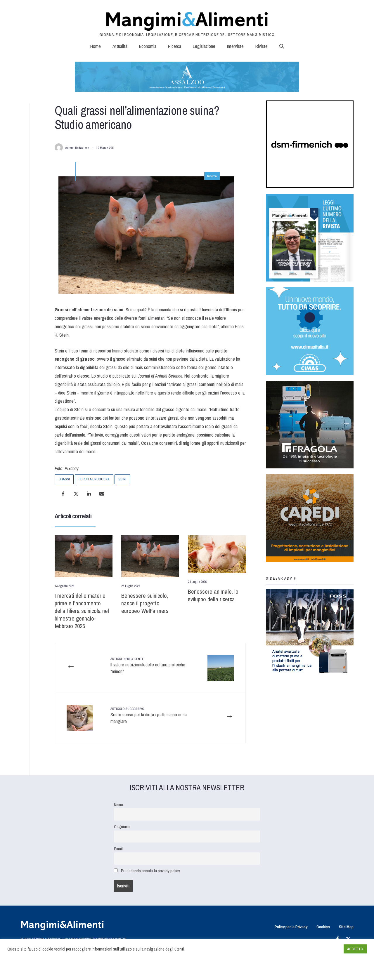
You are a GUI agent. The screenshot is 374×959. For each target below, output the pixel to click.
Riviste (261, 46)
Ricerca (174, 46)
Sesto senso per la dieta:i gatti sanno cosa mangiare (148, 716)
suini (122, 479)
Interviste (235, 46)
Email (118, 849)
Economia (147, 46)
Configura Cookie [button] (325, 949)
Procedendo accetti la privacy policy (150, 870)
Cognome (122, 826)
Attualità (119, 46)
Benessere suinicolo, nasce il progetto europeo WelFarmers (145, 603)
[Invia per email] (102, 494)
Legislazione (204, 46)
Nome (118, 804)
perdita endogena (94, 479)
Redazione (82, 148)
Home (95, 46)
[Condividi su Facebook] (63, 494)
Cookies (323, 927)
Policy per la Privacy (291, 927)
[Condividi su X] (76, 494)
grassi (64, 479)
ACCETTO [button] (355, 948)
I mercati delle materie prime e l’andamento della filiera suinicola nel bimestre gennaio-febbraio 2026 (82, 611)
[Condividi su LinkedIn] (89, 494)
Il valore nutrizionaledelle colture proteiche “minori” (147, 666)
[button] (281, 46)
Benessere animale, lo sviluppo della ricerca (213, 595)
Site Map (346, 927)
